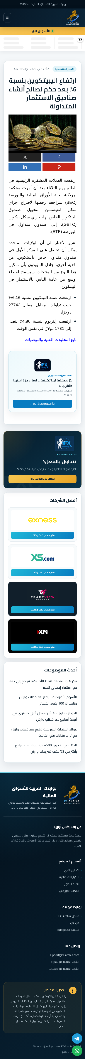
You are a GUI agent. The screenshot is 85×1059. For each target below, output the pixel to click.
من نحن (74, 922)
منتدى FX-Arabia (68, 916)
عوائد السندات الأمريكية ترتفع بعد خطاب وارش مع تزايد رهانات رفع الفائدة (44, 732)
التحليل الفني (71, 870)
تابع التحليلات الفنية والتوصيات (50, 339)
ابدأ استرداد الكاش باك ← (42, 404)
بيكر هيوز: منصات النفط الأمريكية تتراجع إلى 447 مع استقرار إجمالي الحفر (43, 684)
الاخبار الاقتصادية (64, 68)
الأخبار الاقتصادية (69, 877)
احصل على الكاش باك (42, 479)
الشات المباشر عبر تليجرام (65, 961)
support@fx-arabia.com (64, 955)
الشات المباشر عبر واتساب (64, 968)
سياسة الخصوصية (68, 929)
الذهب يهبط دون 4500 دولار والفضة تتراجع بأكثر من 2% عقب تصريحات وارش (46, 748)
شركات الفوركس (69, 890)
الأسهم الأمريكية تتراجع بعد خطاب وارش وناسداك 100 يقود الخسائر (48, 700)
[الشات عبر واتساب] (77, 1051)
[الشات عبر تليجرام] (77, 1038)
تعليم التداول (71, 883)
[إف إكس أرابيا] (73, 17)
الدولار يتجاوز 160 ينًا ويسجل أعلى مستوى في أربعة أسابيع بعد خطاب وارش (44, 716)
